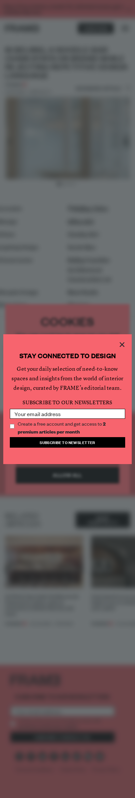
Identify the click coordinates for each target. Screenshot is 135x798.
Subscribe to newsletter (67, 442)
